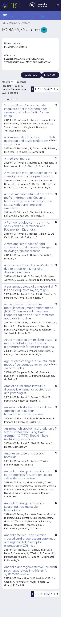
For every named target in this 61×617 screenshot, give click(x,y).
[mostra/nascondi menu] (58, 5)
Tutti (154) (50, 75)
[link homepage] (11, 5)
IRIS (4, 23)
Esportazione (30, 75)
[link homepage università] (38, 5)
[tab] (8, 99)
